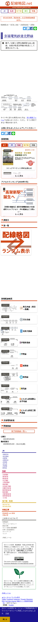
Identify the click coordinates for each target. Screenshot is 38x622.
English (11, 605)
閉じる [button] (5, 619)
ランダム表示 (15, 597)
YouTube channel (10, 601)
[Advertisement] (19, 70)
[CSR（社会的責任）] (19, 578)
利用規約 (25, 552)
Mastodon (29, 599)
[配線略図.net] (19, 3)
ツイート (24, 28)
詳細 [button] (7, 613)
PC (4, 603)
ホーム (9, 597)
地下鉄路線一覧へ (19, 431)
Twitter (4, 599)
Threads (23, 599)
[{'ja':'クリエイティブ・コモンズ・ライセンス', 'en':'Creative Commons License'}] (19, 559)
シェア (31, 28)
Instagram (16, 599)
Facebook (10, 599)
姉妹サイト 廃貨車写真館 (25, 601)
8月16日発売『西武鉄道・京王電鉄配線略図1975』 (19, 19)
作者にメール (7, 537)
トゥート (28, 28)
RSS (3, 601)
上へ (4, 597)
